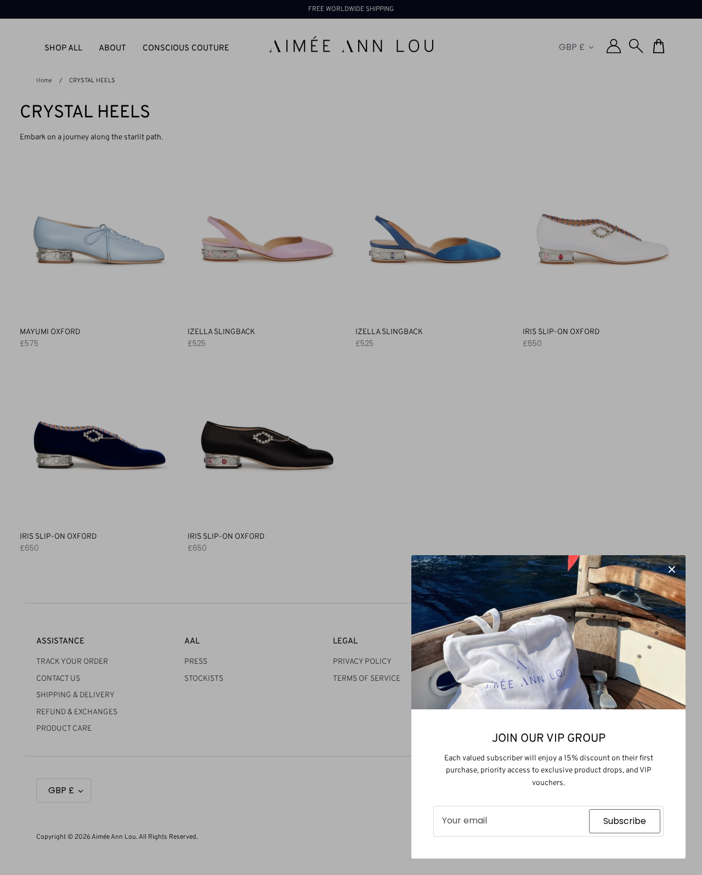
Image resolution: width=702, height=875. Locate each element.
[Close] (672, 569)
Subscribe (624, 821)
